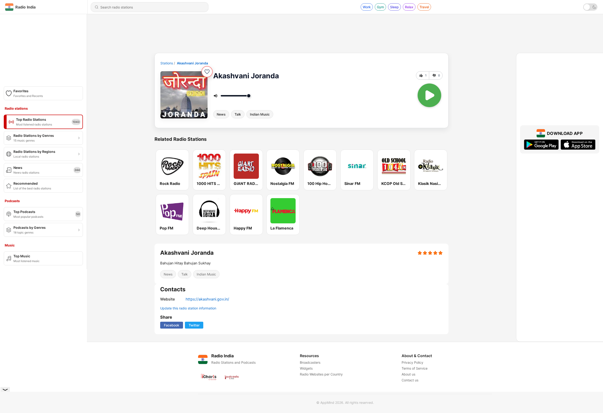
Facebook (171, 325)
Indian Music (260, 114)
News (221, 114)
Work (367, 7)
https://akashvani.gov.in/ (207, 299)
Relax (409, 7)
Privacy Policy (412, 362)
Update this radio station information (188, 308)
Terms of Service (415, 368)
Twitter (194, 325)
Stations (166, 63)
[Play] (429, 95)
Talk (238, 114)
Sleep (394, 7)
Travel (424, 7)
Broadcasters (310, 362)
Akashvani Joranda (192, 63)
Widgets (306, 368)
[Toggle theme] (590, 7)
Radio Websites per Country (321, 374)
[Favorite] (207, 71)
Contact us (410, 380)
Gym (380, 7)
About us (408, 374)
